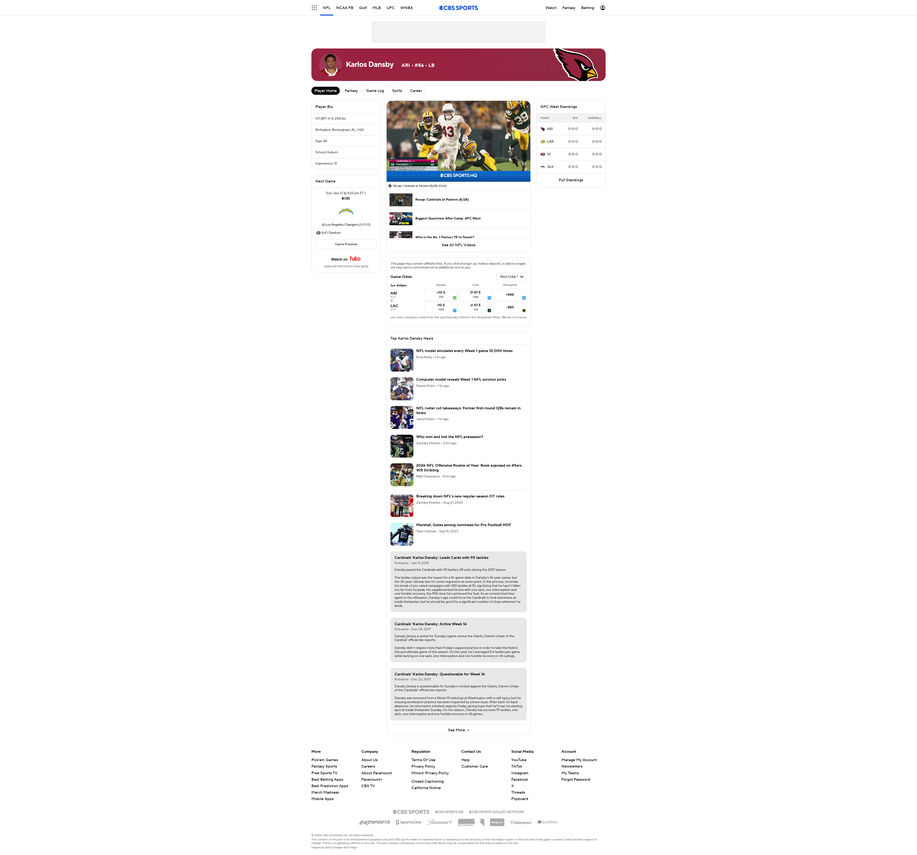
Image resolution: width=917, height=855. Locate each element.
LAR (550, 141)
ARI (550, 129)
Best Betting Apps (327, 785)
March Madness (325, 798)
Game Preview (346, 244)
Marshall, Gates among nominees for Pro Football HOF (463, 530)
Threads (518, 798)
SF (549, 154)
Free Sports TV (324, 778)
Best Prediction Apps (329, 791)
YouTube (519, 765)
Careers (368, 772)
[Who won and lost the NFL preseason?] (401, 451)
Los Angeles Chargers (341, 225)
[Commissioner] (471, 826)
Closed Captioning (427, 787)
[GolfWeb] (548, 828)
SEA (550, 167)
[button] (395, 175)
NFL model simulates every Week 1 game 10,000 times (464, 356)
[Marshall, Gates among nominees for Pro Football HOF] (401, 540)
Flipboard (519, 804)
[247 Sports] (374, 827)
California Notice (426, 793)
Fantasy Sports (324, 772)
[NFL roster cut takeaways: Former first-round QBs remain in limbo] (401, 423)
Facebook (519, 785)
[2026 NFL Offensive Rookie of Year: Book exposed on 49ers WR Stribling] (401, 480)
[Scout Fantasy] (521, 827)
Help (465, 765)
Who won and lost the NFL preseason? (449, 442)
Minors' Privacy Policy (430, 778)
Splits (397, 90)
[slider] (458, 167)
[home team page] (346, 211)
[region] (458, 141)
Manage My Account (579, 765)
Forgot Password (575, 785)
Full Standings (571, 180)
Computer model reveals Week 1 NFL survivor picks (461, 385)
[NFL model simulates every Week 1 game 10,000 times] (401, 365)
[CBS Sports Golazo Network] (496, 817)
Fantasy (351, 90)
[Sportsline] (408, 827)
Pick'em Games (324, 765)
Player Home (326, 90)
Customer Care (474, 772)
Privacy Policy (423, 772)
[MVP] (497, 826)
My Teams (570, 778)
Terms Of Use (423, 765)
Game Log (375, 90)
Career (416, 90)
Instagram (519, 778)
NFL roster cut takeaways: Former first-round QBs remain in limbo (468, 416)
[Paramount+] (439, 826)
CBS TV (368, 791)
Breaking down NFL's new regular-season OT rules (460, 502)
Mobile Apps (322, 804)
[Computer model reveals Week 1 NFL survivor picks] (401, 394)
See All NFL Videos (458, 245)
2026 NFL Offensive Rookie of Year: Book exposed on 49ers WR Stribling (469, 473)
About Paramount (376, 778)
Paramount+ (371, 785)
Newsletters (571, 772)
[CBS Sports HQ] (449, 817)
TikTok (516, 772)
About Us (369, 765)
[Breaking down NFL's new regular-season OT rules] (401, 511)
